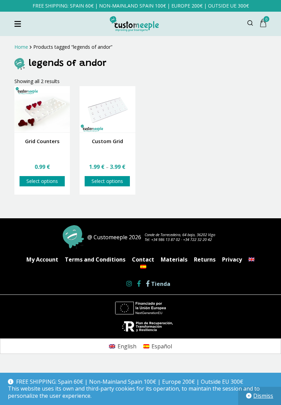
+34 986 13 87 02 (165, 239)
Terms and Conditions (95, 259)
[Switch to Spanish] (143, 267)
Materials (174, 259)
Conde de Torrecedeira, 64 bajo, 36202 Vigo (180, 234)
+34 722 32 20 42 (197, 239)
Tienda (160, 284)
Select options (42, 181)
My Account (42, 259)
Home (21, 47)
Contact (143, 259)
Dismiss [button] (263, 396)
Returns (205, 259)
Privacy (232, 259)
